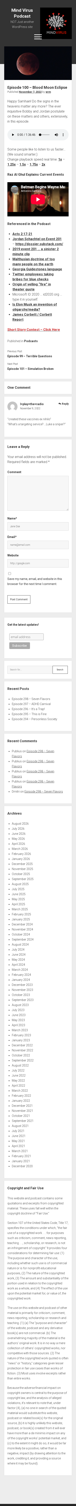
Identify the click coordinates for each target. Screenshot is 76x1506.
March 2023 (20, 1030)
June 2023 (19, 1015)
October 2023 (21, 995)
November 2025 (22, 869)
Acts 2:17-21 (22, 234)
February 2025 (21, 914)
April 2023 (18, 1025)
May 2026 (18, 838)
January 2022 (21, 1100)
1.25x (11, 164)
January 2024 (21, 979)
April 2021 (18, 1146)
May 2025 (18, 899)
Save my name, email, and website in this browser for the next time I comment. (34, 581)
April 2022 (18, 1085)
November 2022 (22, 1050)
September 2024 (23, 939)
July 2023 (18, 1010)
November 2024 (22, 929)
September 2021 (23, 1121)
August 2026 (20, 823)
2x (43, 164)
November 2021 (22, 1110)
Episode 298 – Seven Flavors (31, 699)
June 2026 (19, 833)
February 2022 (21, 1095)
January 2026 (21, 859)
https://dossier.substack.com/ (39, 244)
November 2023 (22, 990)
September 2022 (23, 1060)
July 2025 (18, 889)
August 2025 (20, 884)
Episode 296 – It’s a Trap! (28, 709)
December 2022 (22, 1045)
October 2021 (21, 1115)
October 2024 (21, 934)
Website (13, 555)
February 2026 (21, 854)
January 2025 (21, 919)
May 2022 (18, 1080)
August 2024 (20, 944)
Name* (12, 518)
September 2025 (23, 879)
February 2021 (21, 1156)
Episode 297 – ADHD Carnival (31, 704)
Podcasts (31, 341)
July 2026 (18, 828)
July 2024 (18, 949)
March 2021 (20, 1151)
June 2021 (19, 1136)
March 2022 (20, 1090)
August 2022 (20, 1065)
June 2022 (19, 1075)
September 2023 (23, 1000)
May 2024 (18, 959)
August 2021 (20, 1126)
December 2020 (22, 1166)
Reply (65, 403)
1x (60, 159)
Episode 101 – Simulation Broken (30, 368)
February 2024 (21, 974)
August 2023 (20, 1005)
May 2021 (18, 1141)
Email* (12, 537)
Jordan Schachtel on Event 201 (37, 239)
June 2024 (19, 954)
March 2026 (20, 848)
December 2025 (22, 864)
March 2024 (20, 969)
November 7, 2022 (30, 91)
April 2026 (18, 843)
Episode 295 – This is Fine (29, 714)
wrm (48, 91)
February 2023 (21, 1035)
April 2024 (18, 964)
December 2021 (22, 1105)
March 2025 (20, 909)
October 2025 (21, 874)
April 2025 (18, 904)
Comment (14, 472)
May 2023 (18, 1020)
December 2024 (22, 924)
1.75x (34, 164)
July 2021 (18, 1131)
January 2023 (21, 1040)
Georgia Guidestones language (37, 269)
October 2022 (21, 1055)
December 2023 (22, 985)
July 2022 (18, 1070)
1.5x (22, 164)
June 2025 (19, 894)
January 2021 (21, 1161)
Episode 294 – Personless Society (34, 719)
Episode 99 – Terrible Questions (29, 356)
